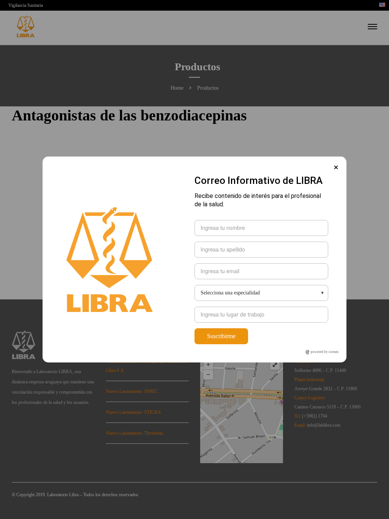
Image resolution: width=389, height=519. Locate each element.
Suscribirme (221, 336)
